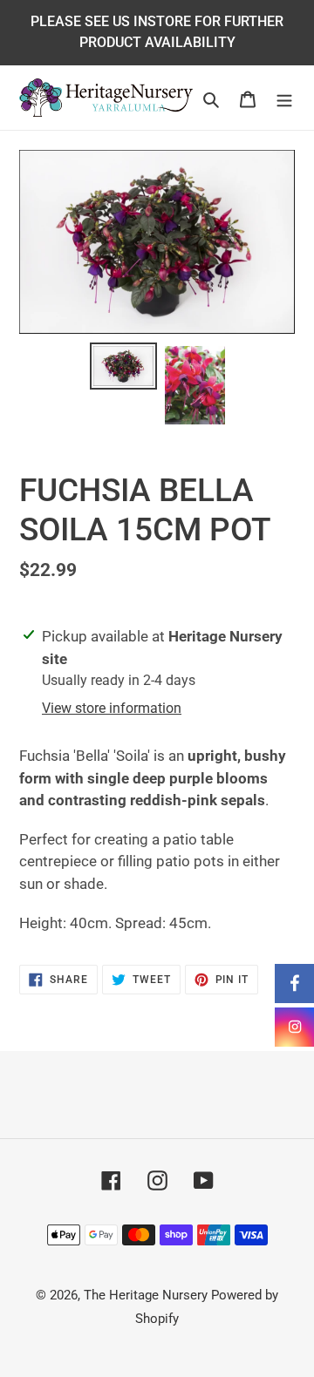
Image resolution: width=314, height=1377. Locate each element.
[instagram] (294, 1027)
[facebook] (294, 983)
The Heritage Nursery (146, 1295)
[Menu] (284, 98)
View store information (111, 708)
